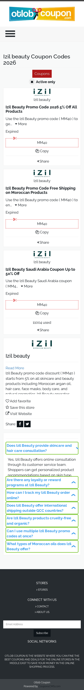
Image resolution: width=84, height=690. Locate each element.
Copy (44, 151)
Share (44, 161)
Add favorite (20, 401)
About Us (42, 612)
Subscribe (42, 633)
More (22, 124)
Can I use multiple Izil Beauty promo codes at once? (38, 533)
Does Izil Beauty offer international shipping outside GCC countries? (37, 508)
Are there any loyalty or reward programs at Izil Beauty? (34, 482)
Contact (42, 606)
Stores (42, 589)
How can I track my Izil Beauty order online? (38, 495)
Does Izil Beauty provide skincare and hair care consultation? (39, 448)
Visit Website (21, 414)
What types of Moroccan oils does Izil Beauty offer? (39, 546)
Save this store (22, 407)
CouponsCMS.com (50, 686)
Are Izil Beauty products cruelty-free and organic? (39, 520)
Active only (45, 82)
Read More (15, 368)
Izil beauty (42, 99)
